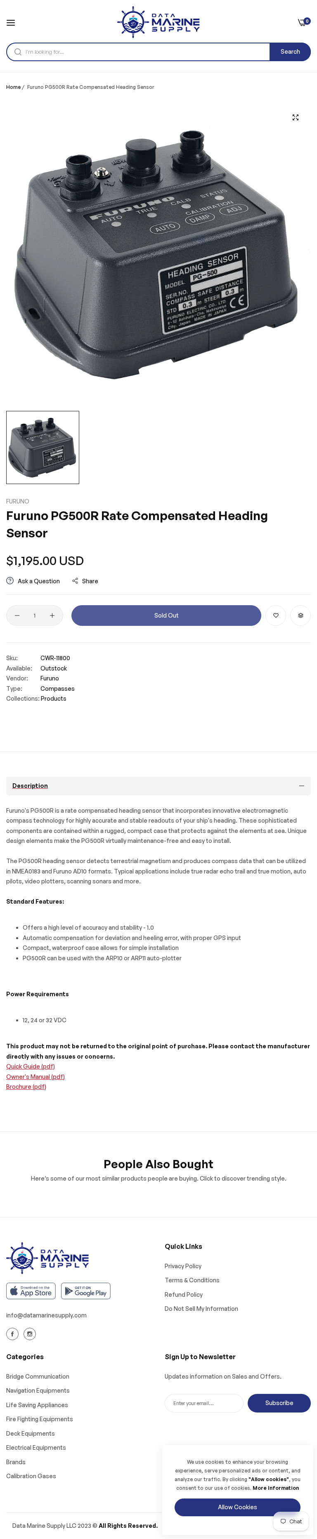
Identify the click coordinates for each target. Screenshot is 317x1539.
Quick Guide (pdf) (30, 1066)
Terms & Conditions (192, 1280)
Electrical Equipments (36, 1447)
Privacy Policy (183, 1265)
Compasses (57, 688)
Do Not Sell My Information (201, 1308)
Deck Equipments (30, 1433)
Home (13, 87)
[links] (13, 1333)
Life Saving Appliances (37, 1404)
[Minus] (17, 615)
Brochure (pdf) (26, 1086)
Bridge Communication (37, 1376)
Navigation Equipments (38, 1390)
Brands (16, 1461)
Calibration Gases (31, 1475)
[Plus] (52, 615)
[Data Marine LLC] (158, 22)
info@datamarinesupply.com (46, 1315)
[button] (275, 615)
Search (290, 51)
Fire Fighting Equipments (39, 1418)
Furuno (17, 501)
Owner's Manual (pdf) (35, 1076)
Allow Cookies (237, 1506)
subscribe (279, 1402)
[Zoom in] (295, 117)
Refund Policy (184, 1294)
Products (53, 698)
